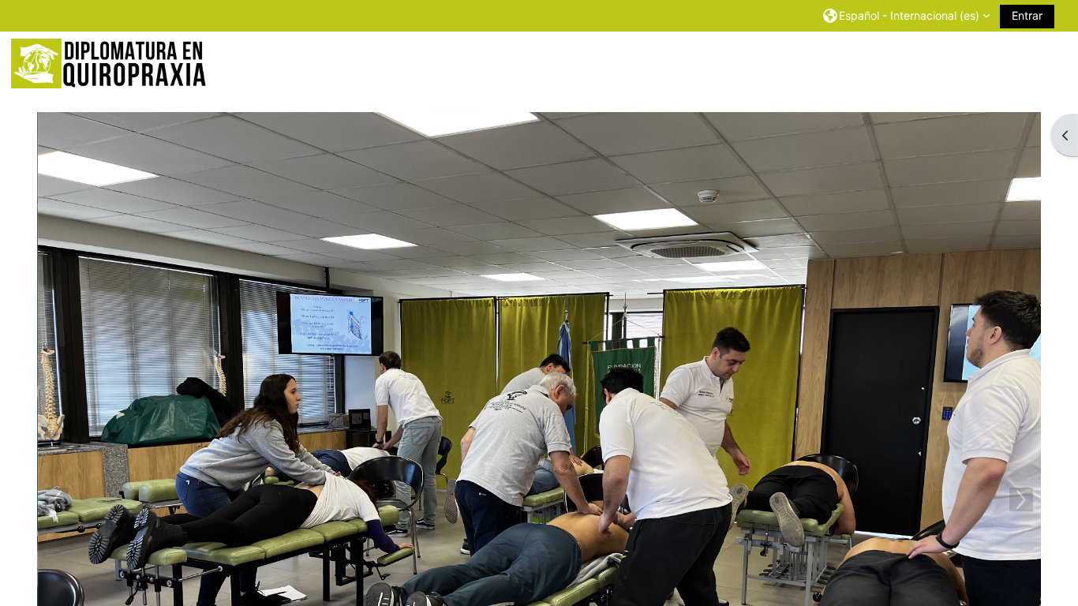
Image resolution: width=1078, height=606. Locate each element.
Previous (57, 499)
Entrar (1027, 15)
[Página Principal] (109, 62)
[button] (906, 15)
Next (1021, 499)
